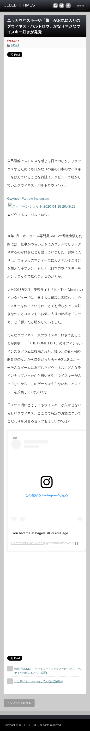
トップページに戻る (19, 702)
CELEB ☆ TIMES (29, 725)
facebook (68, 5)
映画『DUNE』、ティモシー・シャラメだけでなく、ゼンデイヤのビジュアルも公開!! (48, 670)
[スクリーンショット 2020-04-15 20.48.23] (42, 206)
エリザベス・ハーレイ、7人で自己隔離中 (38, 681)
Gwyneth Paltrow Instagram (28, 198)
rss (55, 5)
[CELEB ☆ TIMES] (22, 5)
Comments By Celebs (27, 543)
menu (80, 5)
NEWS (15, 45)
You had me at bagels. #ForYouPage (40, 533)
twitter (61, 5)
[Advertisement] (45, 106)
